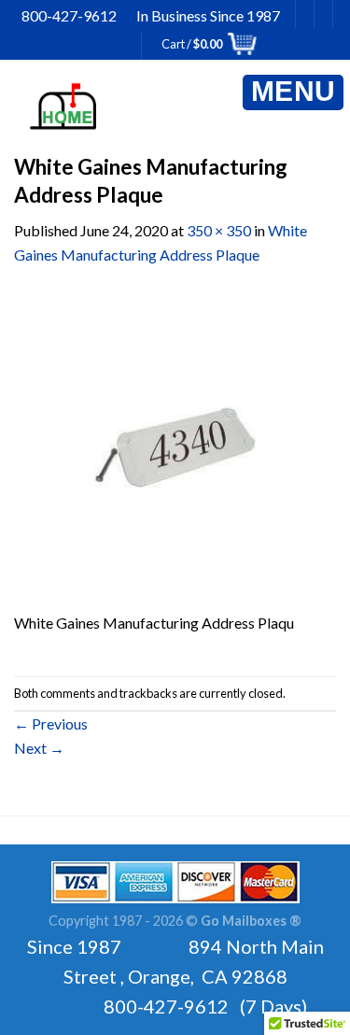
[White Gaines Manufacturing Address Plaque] (175, 448)
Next (39, 748)
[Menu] (293, 92)
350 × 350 (219, 230)
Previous (51, 723)
